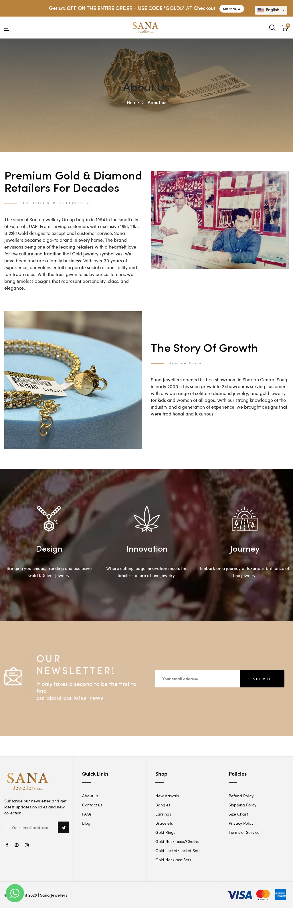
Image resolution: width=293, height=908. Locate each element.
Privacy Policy (241, 823)
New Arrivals (167, 795)
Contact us (92, 805)
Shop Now (231, 8)
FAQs (87, 814)
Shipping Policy (242, 805)
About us (90, 795)
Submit (262, 678)
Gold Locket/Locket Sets (177, 850)
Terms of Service (244, 832)
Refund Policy (241, 795)
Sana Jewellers (53, 895)
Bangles (162, 805)
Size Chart (238, 814)
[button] (271, 10)
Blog (86, 823)
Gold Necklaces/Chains (177, 841)
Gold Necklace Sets (173, 859)
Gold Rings (165, 832)
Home (133, 102)
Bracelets (164, 823)
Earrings (163, 814)
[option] (49, 545)
